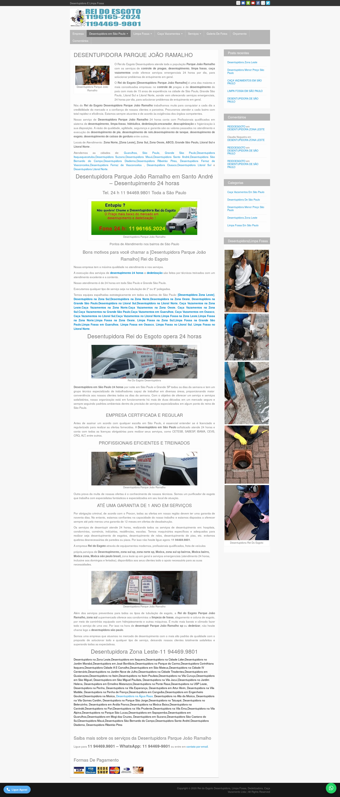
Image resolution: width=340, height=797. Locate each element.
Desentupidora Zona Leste (242, 62)
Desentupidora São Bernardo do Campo (130, 720)
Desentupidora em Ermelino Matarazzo (108, 684)
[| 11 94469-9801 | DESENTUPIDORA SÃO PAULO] (105, 17)
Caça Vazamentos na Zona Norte (105, 307)
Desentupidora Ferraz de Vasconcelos (117, 165)
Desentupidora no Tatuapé (165, 700)
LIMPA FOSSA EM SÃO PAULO (245, 91)
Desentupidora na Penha (89, 688)
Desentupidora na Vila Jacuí (160, 680)
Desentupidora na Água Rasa (134, 696)
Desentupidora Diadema (120, 161)
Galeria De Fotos (217, 33)
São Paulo (150, 153)
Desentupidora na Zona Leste (92, 659)
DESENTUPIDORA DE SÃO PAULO (242, 100)
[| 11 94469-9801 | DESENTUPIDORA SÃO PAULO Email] (243, 3)
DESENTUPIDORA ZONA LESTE (246, 129)
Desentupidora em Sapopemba (148, 712)
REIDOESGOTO (236, 126)
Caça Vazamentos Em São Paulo (245, 192)
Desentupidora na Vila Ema (170, 708)
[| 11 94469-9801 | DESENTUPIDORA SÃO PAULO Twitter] (268, 3)
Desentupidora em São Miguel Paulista (117, 680)
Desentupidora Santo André (171, 157)
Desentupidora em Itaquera (128, 659)
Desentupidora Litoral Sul (194, 165)
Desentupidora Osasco (162, 165)
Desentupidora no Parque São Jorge (125, 700)
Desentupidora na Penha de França (106, 692)
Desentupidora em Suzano (149, 716)
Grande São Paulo (180, 153)
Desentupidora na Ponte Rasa (151, 684)
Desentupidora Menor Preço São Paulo (245, 71)
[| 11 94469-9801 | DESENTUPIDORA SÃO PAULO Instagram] (238, 3)
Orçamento (240, 33)
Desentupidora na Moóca (99, 696)
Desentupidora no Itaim (103, 676)
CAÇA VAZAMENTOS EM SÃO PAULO (244, 82)
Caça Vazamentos (169, 33)
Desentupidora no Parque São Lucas (105, 712)
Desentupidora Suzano (110, 157)
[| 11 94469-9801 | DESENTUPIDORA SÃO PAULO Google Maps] (248, 3)
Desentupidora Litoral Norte (90, 169)
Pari (110, 708)
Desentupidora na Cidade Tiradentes (161, 671)
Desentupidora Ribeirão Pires (157, 161)
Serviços (193, 33)
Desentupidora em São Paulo (107, 33)
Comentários (80, 40)
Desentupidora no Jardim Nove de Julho (113, 671)
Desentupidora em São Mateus (149, 667)
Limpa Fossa (142, 33)
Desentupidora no (96, 708)
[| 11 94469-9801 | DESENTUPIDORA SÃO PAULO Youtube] (253, 3)
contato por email (197, 746)
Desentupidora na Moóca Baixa (149, 704)
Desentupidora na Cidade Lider (165, 659)
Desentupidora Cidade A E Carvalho (107, 667)
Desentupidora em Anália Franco (109, 704)
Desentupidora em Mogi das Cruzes (109, 716)
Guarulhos (130, 153)
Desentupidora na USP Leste (189, 684)
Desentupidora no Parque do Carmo (157, 663)
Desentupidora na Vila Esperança (127, 688)
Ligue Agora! (19, 789)
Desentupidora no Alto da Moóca (174, 696)
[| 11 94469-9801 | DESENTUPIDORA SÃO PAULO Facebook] (258, 3)
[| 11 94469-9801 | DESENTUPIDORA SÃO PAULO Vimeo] (263, 3)
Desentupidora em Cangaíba (147, 692)
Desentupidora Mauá (139, 157)
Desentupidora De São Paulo (243, 199)
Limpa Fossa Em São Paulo (243, 225)
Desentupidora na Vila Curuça (177, 676)
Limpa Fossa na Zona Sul (155, 320)
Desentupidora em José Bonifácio (114, 663)
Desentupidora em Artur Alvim (167, 688)
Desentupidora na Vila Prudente (132, 708)
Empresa (78, 33)
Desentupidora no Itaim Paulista (138, 676)
